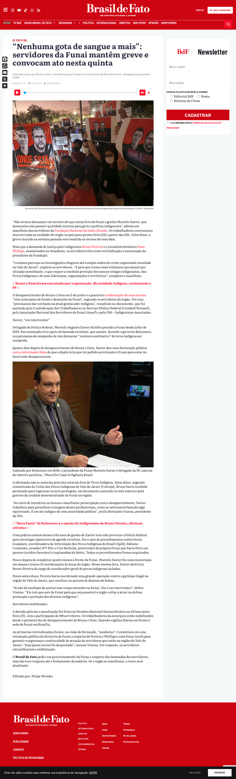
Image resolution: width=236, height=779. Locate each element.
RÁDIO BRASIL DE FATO (38, 22)
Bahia (104, 724)
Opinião (153, 22)
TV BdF (17, 22)
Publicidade (21, 741)
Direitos (124, 22)
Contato (18, 749)
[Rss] (38, 10)
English (200, 10)
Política (88, 22)
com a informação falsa (30, 352)
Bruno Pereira (92, 246)
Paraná (126, 724)
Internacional (107, 22)
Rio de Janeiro (129, 735)
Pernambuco (129, 730)
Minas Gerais (108, 742)
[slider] (80, 92)
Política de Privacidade (28, 757)
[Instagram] (12, 10)
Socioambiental (86, 744)
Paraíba (105, 748)
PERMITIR (219, 772)
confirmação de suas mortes (125, 295)
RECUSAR (195, 772)
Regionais (65, 22)
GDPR (93, 772)
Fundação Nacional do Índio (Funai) (81, 230)
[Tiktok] (25, 10)
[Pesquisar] (228, 24)
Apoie (7, 22)
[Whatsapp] (32, 10)
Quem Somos (169, 22)
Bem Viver (139, 22)
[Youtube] (19, 10)
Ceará (104, 730)
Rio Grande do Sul (131, 742)
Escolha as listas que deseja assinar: (187, 92)
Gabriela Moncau (53, 83)
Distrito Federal (109, 735)
